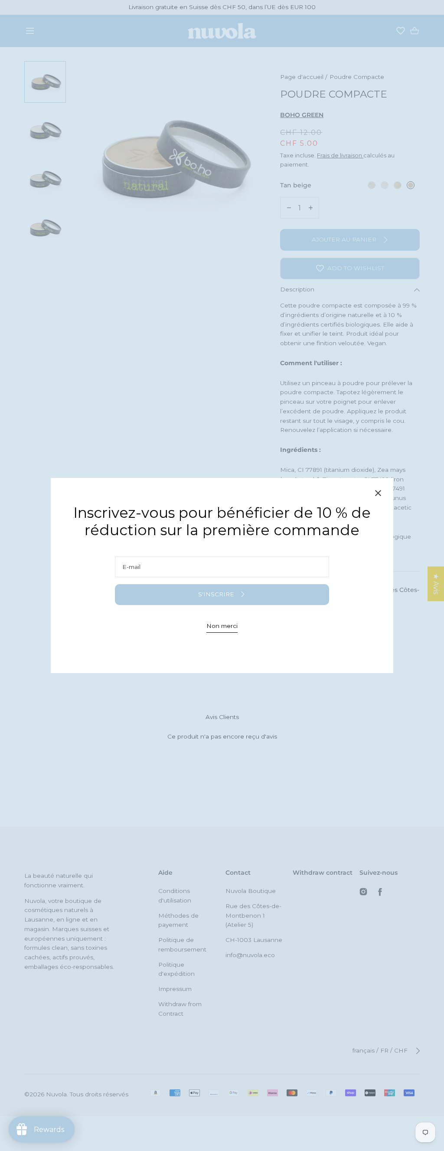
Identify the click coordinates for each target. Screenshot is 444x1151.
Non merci (222, 625)
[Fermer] (378, 495)
